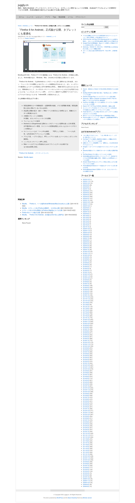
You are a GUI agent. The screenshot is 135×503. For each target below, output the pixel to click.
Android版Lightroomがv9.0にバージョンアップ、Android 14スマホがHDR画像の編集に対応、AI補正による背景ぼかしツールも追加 (100, 158)
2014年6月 (86, 376)
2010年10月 (86, 460)
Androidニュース (27, 26)
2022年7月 (86, 211)
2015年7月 (86, 352)
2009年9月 (86, 484)
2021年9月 (86, 215)
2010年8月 (86, 463)
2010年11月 (86, 458)
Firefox (27, 38)
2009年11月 (86, 481)
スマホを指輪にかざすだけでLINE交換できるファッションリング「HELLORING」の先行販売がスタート (100, 36)
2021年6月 (86, 219)
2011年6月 (86, 445)
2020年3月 (86, 246)
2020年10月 (86, 232)
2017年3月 (86, 314)
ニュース (30, 17)
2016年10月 (86, 323)
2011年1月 (86, 454)
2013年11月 (86, 390)
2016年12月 (86, 319)
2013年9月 (86, 393)
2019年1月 (86, 272)
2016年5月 (86, 333)
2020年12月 (86, 228)
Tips (54, 17)
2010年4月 (86, 471)
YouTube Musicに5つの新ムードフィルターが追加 (97, 154)
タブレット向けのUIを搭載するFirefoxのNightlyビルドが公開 (42, 210)
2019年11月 (86, 253)
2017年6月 (86, 308)
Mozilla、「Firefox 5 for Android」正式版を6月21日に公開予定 (43, 215)
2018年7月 (86, 283)
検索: (82, 27)
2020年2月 (86, 247)
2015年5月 (86, 355)
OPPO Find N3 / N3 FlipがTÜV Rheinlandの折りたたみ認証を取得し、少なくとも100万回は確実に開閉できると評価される (100, 40)
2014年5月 (86, 378)
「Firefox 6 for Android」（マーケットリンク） (33, 153)
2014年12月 (86, 365)
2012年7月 (86, 420)
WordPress (60, 498)
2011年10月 (86, 437)
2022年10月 (86, 206)
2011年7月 (86, 443)
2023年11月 (86, 181)
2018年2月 (86, 293)
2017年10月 (86, 301)
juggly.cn (23, 5)
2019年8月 (86, 259)
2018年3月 (86, 291)
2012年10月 (86, 414)
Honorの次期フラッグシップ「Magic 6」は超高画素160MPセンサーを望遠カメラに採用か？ (100, 118)
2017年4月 (86, 312)
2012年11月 (86, 412)
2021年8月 (86, 217)
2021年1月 (86, 227)
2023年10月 (86, 183)
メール (70, 17)
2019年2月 (86, 270)
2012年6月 (86, 422)
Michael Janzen (87, 498)
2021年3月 (86, 223)
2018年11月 (86, 276)
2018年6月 (86, 285)
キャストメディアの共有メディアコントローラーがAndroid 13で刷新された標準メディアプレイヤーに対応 (100, 109)
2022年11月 (86, 204)
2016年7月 (86, 329)
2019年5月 (86, 265)
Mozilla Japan (28, 157)
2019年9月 (86, 257)
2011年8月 (86, 441)
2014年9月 (86, 371)
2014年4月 (86, 380)
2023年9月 (86, 185)
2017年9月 (86, 302)
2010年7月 (86, 465)
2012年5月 (86, 424)
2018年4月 (86, 289)
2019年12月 (86, 251)
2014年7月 (86, 374)
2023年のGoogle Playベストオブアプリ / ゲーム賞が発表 (99, 96)
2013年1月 (86, 409)
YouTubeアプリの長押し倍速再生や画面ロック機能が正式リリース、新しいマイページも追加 (100, 140)
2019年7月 (86, 261)
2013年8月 (86, 395)
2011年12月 (86, 433)
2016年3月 (86, 337)
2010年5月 (86, 469)
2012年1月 (86, 431)
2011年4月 (86, 448)
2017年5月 (86, 310)
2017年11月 (86, 299)
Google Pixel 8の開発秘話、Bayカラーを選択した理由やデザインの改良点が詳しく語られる (100, 44)
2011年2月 (86, 452)
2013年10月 (86, 391)
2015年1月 (86, 363)
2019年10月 (86, 255)
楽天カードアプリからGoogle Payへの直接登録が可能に (99, 115)
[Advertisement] (48, 178)
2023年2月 (86, 198)
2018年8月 (86, 282)
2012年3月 (86, 427)
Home (19, 26)
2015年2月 (86, 361)
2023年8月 (86, 187)
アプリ (47, 17)
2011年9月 (86, 439)
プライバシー (80, 17)
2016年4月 (86, 335)
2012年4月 (86, 426)
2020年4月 (86, 244)
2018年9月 (86, 280)
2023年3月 (86, 196)
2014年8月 (86, 373)
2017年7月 (86, 306)
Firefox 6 (31, 38)
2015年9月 (86, 348)
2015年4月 (86, 357)
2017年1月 (86, 318)
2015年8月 (86, 350)
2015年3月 (86, 359)
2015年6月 (86, 354)
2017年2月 (86, 316)
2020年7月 (86, 238)
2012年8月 (86, 418)
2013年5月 (86, 401)
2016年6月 (86, 331)
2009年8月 (86, 486)
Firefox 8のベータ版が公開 (31, 212)
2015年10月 (86, 346)
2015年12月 (86, 342)
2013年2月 (86, 407)
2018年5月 (86, 287)
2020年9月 (86, 234)
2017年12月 (86, 297)
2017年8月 (86, 304)
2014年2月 (86, 384)
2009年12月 (86, 479)
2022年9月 (86, 208)
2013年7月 (86, 397)
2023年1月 (86, 200)
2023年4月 (86, 194)
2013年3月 (86, 405)
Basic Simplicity (72, 498)
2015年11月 (86, 344)
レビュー (39, 17)
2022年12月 (86, 202)
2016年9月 (86, 325)
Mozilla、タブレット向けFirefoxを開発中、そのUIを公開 (40, 208)
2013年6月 (86, 399)
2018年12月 (86, 274)
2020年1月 (86, 249)
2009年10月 (86, 482)
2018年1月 (86, 295)
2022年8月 (86, 210)
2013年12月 (86, 388)
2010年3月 (86, 473)
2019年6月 (86, 263)
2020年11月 (86, 230)
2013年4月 (86, 403)
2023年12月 (86, 179)
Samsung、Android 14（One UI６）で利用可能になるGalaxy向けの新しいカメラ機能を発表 (100, 48)
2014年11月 (86, 367)
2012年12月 (86, 410)
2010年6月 (86, 467)
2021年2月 (86, 225)
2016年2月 (86, 338)
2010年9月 (86, 462)
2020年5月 (86, 242)
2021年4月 (86, 221)
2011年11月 (86, 435)
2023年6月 (86, 191)
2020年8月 (86, 236)
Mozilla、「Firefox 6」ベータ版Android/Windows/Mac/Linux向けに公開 (45, 204)
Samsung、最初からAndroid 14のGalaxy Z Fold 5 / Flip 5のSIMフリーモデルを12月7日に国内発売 (100, 99)
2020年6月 (86, 240)
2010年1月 (86, 477)
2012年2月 (86, 429)
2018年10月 (86, 278)
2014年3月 (86, 382)
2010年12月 (86, 456)
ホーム (21, 17)
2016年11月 (86, 321)
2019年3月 (86, 268)
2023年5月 (86, 192)
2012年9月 (86, 416)
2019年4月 (86, 266)
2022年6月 (86, 213)
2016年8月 (86, 327)
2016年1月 (86, 340)
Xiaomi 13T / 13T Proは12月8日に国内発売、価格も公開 (99, 106)
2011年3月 (86, 450)
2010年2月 (86, 475)
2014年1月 (86, 386)
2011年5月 (86, 446)
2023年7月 (86, 189)
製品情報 (62, 17)
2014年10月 (86, 369)
